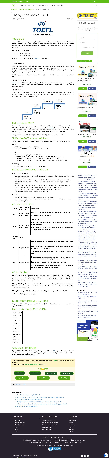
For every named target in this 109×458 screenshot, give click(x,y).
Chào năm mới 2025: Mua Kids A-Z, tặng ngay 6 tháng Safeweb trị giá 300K (88, 268)
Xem (83, 88)
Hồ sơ (71, 422)
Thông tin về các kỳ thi (25, 9)
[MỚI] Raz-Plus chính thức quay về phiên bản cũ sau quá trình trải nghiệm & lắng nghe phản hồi (87, 177)
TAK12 (55, 360)
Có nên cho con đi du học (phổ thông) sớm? (30, 399)
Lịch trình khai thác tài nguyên (49, 420)
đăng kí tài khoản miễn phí (32, 364)
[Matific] (87, 152)
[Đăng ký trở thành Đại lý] (87, 15)
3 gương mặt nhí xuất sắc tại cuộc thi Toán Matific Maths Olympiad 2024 (87, 278)
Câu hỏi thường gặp (46, 427)
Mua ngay (91, 88)
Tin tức (16, 429)
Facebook (82, 456)
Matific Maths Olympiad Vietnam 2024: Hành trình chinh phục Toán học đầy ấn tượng (87, 284)
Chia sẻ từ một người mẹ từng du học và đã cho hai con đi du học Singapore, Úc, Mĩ (42, 404)
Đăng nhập (14, 1)
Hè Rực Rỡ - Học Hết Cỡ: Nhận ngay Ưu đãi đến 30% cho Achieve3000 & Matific (88, 189)
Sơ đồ (16, 431)
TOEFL (24, 384)
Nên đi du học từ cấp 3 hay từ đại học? (28, 395)
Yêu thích (72, 431)
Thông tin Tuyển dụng (20, 422)
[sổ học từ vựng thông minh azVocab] (87, 330)
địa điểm (36, 58)
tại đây (51, 128)
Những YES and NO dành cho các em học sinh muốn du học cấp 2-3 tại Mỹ (39, 402)
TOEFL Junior (16, 83)
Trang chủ (14, 9)
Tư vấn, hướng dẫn (57, 5)
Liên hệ (27, 1)
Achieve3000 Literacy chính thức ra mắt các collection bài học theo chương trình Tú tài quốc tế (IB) (88, 238)
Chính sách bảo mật (19, 424)
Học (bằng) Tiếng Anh (23, 5)
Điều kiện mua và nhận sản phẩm (50, 422)
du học (18, 384)
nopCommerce (21, 457)
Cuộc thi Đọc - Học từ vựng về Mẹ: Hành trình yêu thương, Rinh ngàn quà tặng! (87, 262)
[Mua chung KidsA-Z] (87, 71)
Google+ (88, 456)
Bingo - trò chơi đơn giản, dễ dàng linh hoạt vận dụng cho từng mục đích (87, 307)
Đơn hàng (72, 424)
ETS (54, 351)
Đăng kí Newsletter (46, 429)
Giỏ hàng (72, 429)
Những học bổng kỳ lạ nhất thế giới (27, 406)
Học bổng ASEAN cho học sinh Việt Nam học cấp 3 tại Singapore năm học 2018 (40, 397)
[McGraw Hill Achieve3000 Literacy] (87, 126)
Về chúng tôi (17, 420)
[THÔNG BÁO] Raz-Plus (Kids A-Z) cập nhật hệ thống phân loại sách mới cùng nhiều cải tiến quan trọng (87, 183)
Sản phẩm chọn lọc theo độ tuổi (49, 424)
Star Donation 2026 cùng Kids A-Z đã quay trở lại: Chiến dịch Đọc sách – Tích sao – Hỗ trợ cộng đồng (88, 203)
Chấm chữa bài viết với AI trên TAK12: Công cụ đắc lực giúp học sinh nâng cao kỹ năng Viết (87, 232)
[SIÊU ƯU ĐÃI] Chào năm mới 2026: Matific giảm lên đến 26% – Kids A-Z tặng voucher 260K (88, 221)
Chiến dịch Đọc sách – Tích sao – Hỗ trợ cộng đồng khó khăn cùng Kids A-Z (87, 248)
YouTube (85, 456)
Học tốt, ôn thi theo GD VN (40, 5)
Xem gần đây (73, 420)
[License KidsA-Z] (87, 99)
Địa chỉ (71, 427)
